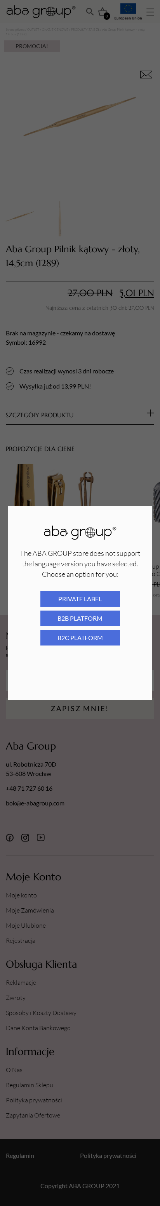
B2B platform (80, 618)
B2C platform (80, 637)
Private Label (80, 598)
